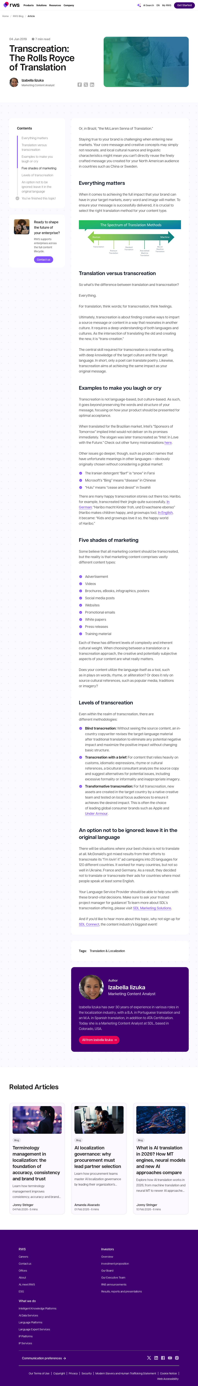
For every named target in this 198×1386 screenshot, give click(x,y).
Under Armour (96, 813)
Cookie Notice (168, 1373)
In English (165, 512)
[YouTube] (170, 1358)
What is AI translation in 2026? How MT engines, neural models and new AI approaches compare (160, 1159)
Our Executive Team (113, 1277)
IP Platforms (26, 1336)
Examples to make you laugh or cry (37, 158)
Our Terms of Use (39, 1373)
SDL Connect (89, 924)
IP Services (25, 1343)
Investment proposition (115, 1263)
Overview (107, 1256)
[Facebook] (163, 1358)
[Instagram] (177, 1358)
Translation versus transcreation (34, 147)
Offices (23, 1270)
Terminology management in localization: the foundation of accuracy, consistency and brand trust (36, 1163)
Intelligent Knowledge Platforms (37, 1308)
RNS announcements (113, 1284)
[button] (11, 4)
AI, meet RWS (27, 1284)
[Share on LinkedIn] (92, 84)
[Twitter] (149, 1358)
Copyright (59, 1373)
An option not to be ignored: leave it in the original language (36, 186)
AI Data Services (28, 1315)
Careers (23, 1256)
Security (87, 1373)
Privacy (73, 1373)
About (22, 1277)
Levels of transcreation (37, 175)
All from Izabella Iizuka (97, 1040)
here (168, 442)
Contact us (43, 259)
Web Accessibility (167, 1378)
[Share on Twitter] (86, 84)
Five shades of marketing (39, 168)
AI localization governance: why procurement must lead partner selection (97, 1156)
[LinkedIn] (156, 1358)
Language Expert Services (34, 1329)
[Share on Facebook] (79, 84)
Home (5, 16)
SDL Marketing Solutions (152, 908)
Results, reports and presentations (121, 1291)
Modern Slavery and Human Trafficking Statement (126, 1373)
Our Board (107, 1270)
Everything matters (35, 138)
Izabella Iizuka (33, 80)
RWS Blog (18, 16)
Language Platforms (30, 1322)
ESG (21, 1291)
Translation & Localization (107, 951)
